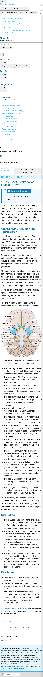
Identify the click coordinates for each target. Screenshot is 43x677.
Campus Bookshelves (28, 177)
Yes (5, 640)
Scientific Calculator (11, 121)
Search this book (6, 40)
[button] (7, 137)
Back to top (5, 621)
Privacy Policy (23, 664)
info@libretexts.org (17, 668)
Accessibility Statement (17, 666)
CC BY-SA (6, 611)
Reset (3, 62)
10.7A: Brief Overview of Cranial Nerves (15, 609)
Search (4, 674)
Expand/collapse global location (40, 176)
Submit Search (6, 48)
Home (11, 177)
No (13, 640)
